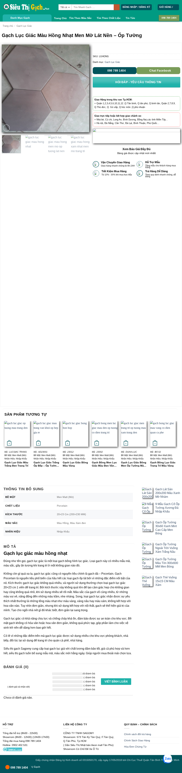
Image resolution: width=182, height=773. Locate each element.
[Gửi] (117, 7)
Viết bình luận (116, 681)
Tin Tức (130, 18)
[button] (136, 7)
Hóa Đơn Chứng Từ (135, 746)
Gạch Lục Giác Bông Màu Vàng (75, 464)
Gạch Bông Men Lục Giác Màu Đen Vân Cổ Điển (104, 464)
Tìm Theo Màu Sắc (80, 18)
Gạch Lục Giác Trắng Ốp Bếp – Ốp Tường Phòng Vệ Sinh (46, 464)
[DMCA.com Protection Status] (12, 749)
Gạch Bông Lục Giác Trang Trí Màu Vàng (162, 464)
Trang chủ (8, 26)
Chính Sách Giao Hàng (137, 740)
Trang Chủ (60, 18)
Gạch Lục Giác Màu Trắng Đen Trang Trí (16, 464)
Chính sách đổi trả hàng (137, 734)
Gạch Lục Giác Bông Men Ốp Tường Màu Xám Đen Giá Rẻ (133, 464)
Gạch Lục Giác (24, 26)
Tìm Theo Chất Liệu (109, 18)
